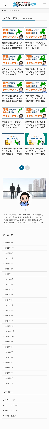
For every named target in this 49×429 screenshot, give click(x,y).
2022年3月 (9, 263)
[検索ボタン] (4, 4)
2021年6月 (9, 294)
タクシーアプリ (11, 405)
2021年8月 (9, 284)
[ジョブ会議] (24, 4)
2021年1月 (9, 321)
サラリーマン (10, 400)
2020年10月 (10, 336)
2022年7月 (9, 258)
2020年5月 (9, 362)
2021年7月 (9, 289)
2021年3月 (9, 310)
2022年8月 (9, 253)
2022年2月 (9, 269)
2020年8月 (9, 347)
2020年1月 (9, 383)
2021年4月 (9, 305)
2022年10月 (10, 248)
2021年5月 (9, 300)
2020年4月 (9, 367)
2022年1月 (9, 274)
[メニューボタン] (45, 4)
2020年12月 (10, 326)
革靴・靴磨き (10, 415)
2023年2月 (9, 242)
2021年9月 (9, 279)
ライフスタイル (11, 410)
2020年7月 (9, 352)
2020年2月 (9, 378)
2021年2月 (9, 315)
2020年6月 (9, 357)
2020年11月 (10, 331)
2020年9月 (9, 341)
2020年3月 (9, 373)
